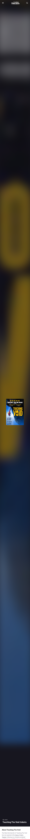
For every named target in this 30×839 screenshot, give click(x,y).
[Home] (15, 3)
